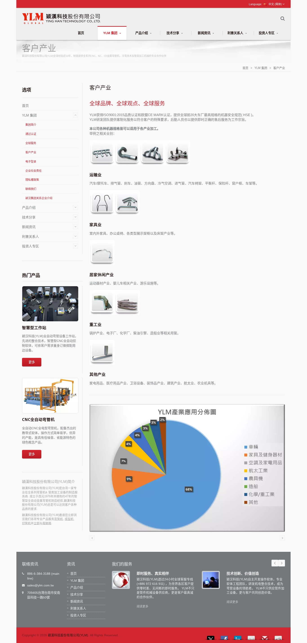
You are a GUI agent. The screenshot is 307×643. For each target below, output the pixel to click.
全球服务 (30, 143)
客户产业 (279, 68)
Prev (274, 563)
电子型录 (30, 161)
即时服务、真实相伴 (153, 573)
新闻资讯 (204, 33)
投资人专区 (267, 33)
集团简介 (30, 124)
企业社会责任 (33, 170)
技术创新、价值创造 (243, 573)
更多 (32, 362)
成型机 (69, 519)
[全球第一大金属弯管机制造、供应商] (187, 469)
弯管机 (58, 519)
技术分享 (173, 33)
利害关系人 (235, 33)
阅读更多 (142, 606)
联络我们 (30, 189)
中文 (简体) (275, 4)
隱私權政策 (32, 179)
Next (281, 563)
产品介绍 (142, 33)
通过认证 (30, 134)
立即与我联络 (42, 523)
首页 (81, 33)
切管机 (26, 523)
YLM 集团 (110, 33)
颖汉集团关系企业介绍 (38, 198)
